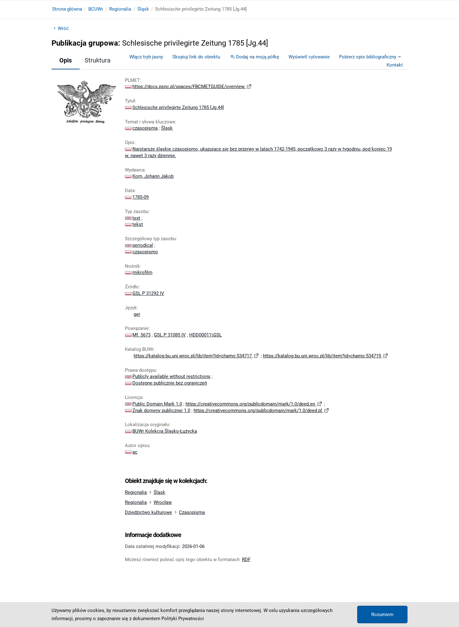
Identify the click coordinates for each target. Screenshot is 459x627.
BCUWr (95, 9)
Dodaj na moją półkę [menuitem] (257, 57)
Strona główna (67, 9)
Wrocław (163, 502)
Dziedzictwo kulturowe (148, 512)
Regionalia (120, 9)
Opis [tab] (65, 60)
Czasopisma (192, 512)
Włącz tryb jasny (146, 57)
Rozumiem (382, 614)
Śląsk (143, 9)
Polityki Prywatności (182, 618)
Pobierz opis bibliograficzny (367, 57)
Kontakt (395, 65)
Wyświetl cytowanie (309, 57)
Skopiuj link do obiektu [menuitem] (196, 57)
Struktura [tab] (98, 60)
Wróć (63, 28)
